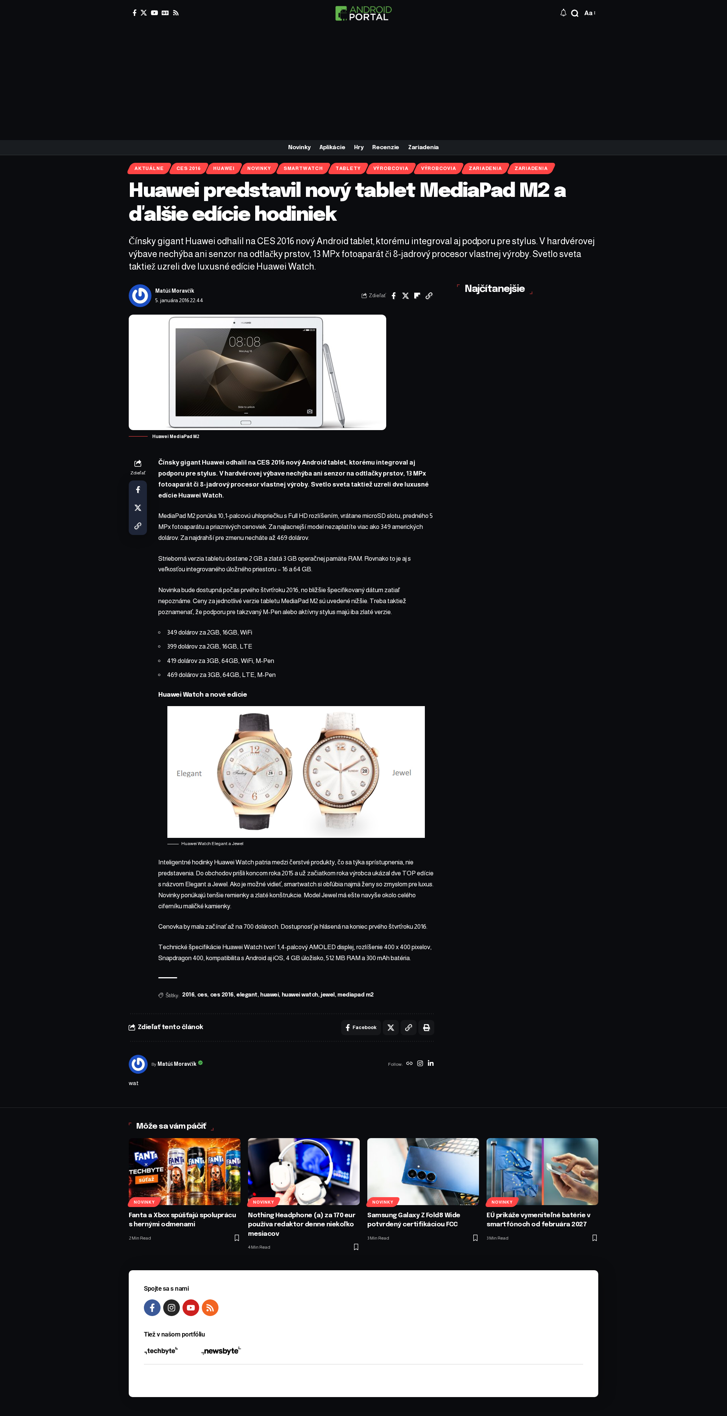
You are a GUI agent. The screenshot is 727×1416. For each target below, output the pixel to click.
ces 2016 (222, 995)
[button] (575, 13)
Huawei (224, 168)
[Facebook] (135, 12)
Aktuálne (149, 168)
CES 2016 (188, 168)
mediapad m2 (355, 995)
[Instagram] (420, 1064)
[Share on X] (405, 296)
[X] (144, 12)
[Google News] (165, 12)
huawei (269, 995)
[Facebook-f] (152, 1307)
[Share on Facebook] (393, 296)
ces (202, 995)
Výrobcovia (391, 168)
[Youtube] (191, 1307)
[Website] (409, 1064)
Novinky (259, 168)
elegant (246, 995)
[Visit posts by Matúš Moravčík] (140, 295)
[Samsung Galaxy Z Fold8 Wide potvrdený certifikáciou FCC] (423, 1171)
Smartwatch (303, 168)
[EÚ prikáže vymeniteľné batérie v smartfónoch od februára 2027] (542, 1171)
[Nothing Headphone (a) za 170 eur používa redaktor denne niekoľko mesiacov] (304, 1171)
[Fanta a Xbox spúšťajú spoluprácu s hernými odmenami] (184, 1171)
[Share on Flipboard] (417, 296)
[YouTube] (154, 12)
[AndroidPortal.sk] (363, 13)
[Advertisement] (363, 83)
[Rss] (176, 12)
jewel (328, 995)
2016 (188, 995)
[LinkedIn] (430, 1064)
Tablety (347, 168)
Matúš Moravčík (174, 291)
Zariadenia (485, 168)
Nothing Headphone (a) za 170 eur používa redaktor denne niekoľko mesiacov (301, 1224)
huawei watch (300, 995)
